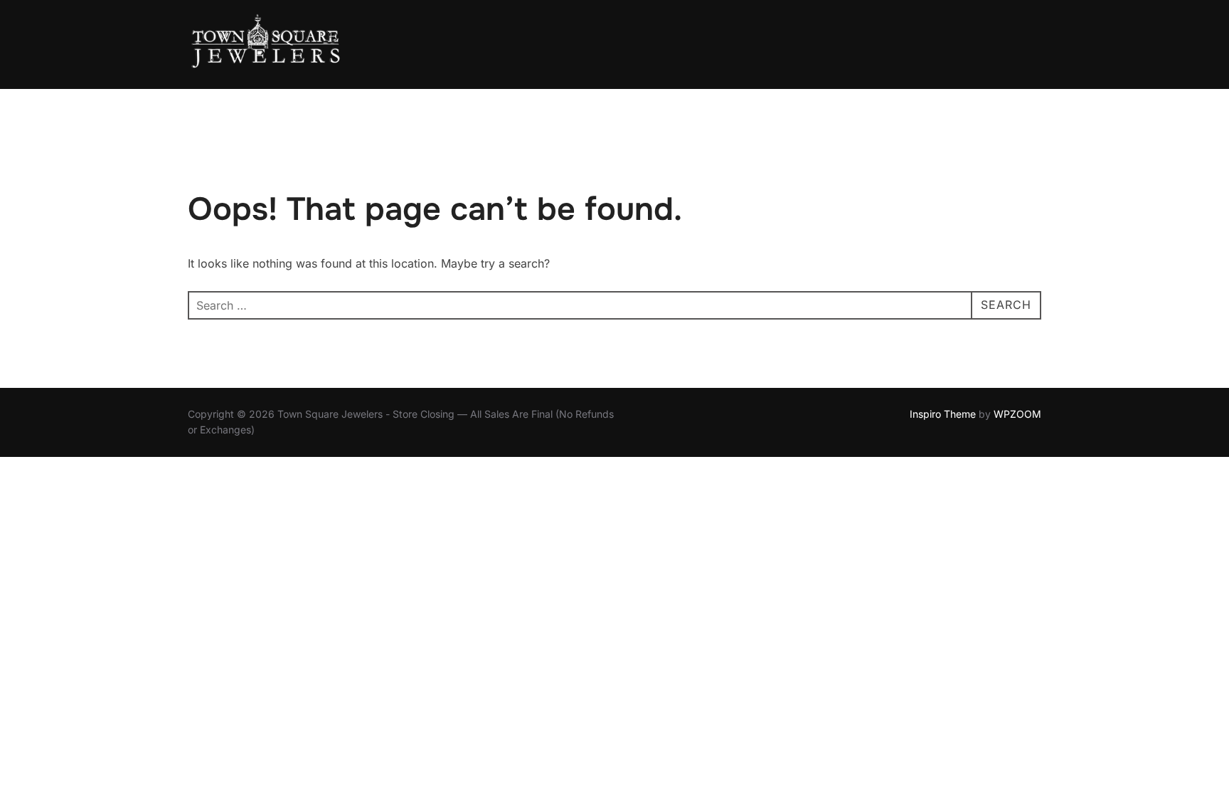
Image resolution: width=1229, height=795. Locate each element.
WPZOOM (1017, 414)
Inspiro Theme (943, 414)
